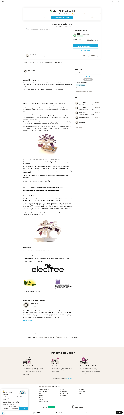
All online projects (85, 50)
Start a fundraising (43, 391)
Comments (58, 62)
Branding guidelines (43, 401)
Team (80, 393)
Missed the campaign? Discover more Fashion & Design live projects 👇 (86, 45)
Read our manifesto (79, 407)
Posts (41, 62)
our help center (69, 378)
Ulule (24, 368)
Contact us (41, 395)
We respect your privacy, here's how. (9, 404)
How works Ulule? (63, 391)
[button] (3, 412)
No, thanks (6, 408)
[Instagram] (61, 413)
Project (26, 62)
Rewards (32, 62)
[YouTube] (67, 413)
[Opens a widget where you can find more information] (119, 412)
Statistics (41, 397)
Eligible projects (63, 395)
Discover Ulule (82, 391)
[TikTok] (59, 413)
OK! (24, 408)
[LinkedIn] (64, 413)
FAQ (37, 62)
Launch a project (8, 1)
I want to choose (14, 408)
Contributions (49, 62)
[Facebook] (56, 413)
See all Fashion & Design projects (62, 17)
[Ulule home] (42, 413)
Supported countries (64, 393)
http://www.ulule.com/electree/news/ (33, 92)
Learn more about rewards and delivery (83, 91)
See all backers (78, 127)
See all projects (17, 1)
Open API (41, 399)
